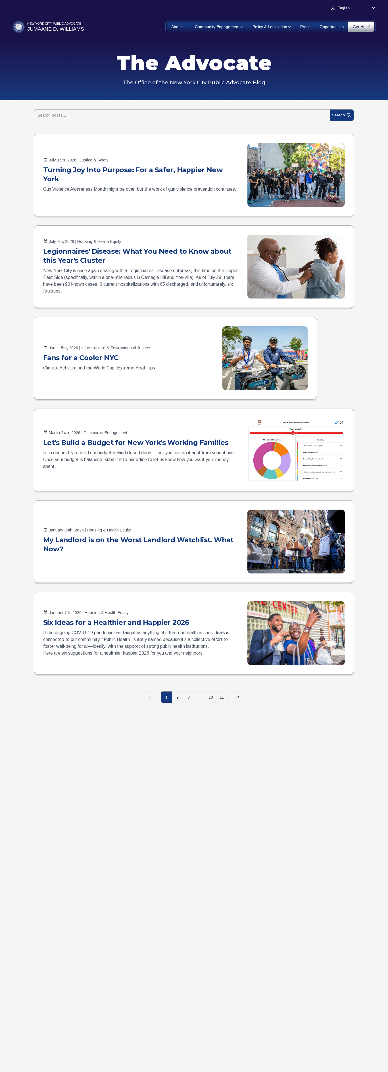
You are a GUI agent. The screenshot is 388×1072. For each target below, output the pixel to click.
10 (210, 697)
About (176, 26)
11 (222, 697)
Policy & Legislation (270, 26)
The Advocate (194, 62)
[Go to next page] (237, 697)
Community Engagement (217, 26)
